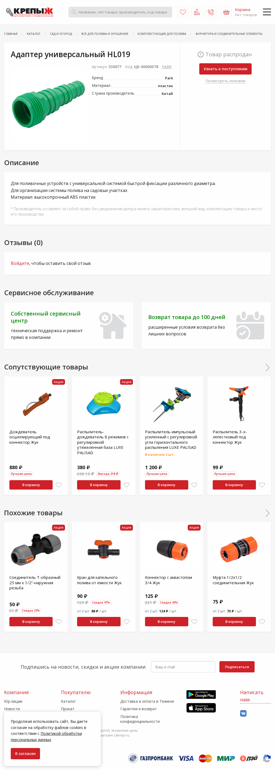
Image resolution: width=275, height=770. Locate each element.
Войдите (20, 263)
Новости (12, 708)
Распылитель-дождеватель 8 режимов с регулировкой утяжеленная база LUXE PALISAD (103, 442)
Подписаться (237, 666)
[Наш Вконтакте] (243, 713)
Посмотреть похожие (225, 80)
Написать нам (251, 696)
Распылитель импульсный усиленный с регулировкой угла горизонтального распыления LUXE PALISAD (171, 439)
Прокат (67, 708)
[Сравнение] (196, 12)
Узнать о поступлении (225, 68)
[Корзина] (226, 12)
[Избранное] (183, 12)
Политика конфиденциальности (140, 719)
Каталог (68, 701)
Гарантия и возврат (138, 708)
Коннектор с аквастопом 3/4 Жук (168, 580)
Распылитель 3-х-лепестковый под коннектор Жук (230, 437)
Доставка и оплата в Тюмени (147, 701)
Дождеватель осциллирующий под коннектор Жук (29, 437)
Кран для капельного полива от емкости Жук (99, 580)
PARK (167, 66)
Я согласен (25, 753)
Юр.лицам (13, 701)
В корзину (31, 484)
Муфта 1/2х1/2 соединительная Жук (233, 580)
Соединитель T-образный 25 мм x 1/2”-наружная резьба (34, 582)
